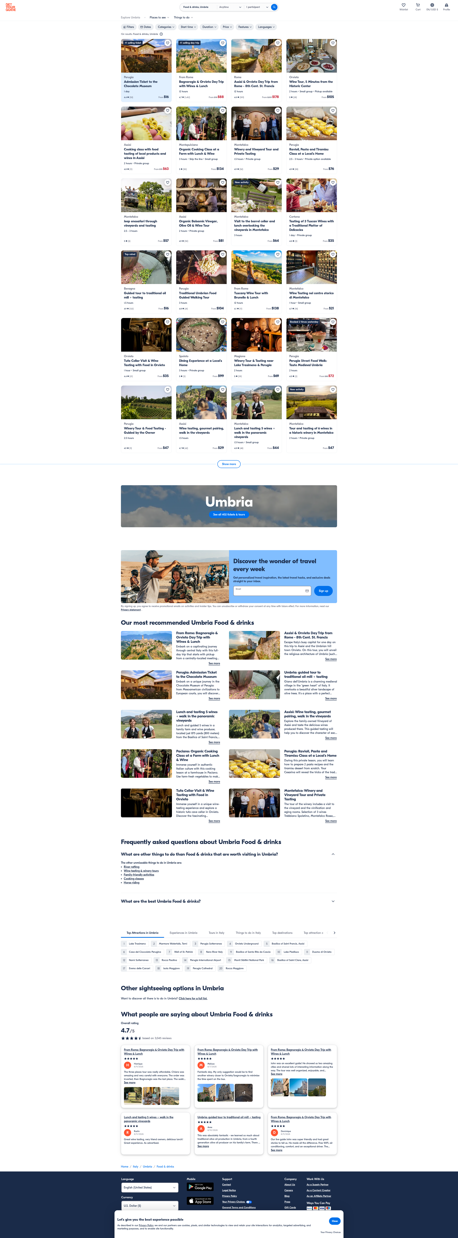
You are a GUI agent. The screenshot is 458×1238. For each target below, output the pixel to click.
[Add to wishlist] (167, 43)
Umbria (147, 1166)
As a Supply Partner (317, 1184)
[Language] (432, 5)
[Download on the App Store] (200, 1201)
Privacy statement (131, 609)
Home (124, 1166)
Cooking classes (134, 878)
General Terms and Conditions (239, 1207)
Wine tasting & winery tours (141, 870)
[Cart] (418, 5)
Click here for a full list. (193, 998)
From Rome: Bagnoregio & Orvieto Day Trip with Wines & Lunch (154, 1051)
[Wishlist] (403, 5)
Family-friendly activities (139, 874)
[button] (146, 70)
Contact (226, 1184)
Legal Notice (229, 1190)
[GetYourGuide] (11, 7)
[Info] (161, 34)
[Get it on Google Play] (200, 1187)
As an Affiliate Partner (319, 1196)
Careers (288, 1190)
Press (287, 1201)
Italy (135, 1166)
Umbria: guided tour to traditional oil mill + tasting (229, 1117)
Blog (286, 1196)
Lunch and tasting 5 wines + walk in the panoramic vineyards (148, 1119)
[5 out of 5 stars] (155, 1058)
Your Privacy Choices (233, 1201)
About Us (289, 1184)
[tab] (142, 933)
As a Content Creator (318, 1190)
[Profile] (446, 5)
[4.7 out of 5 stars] (131, 1038)
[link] (146, 70)
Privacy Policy (229, 1196)
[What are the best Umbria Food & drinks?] (333, 901)
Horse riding (131, 882)
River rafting (131, 866)
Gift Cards (290, 1207)
